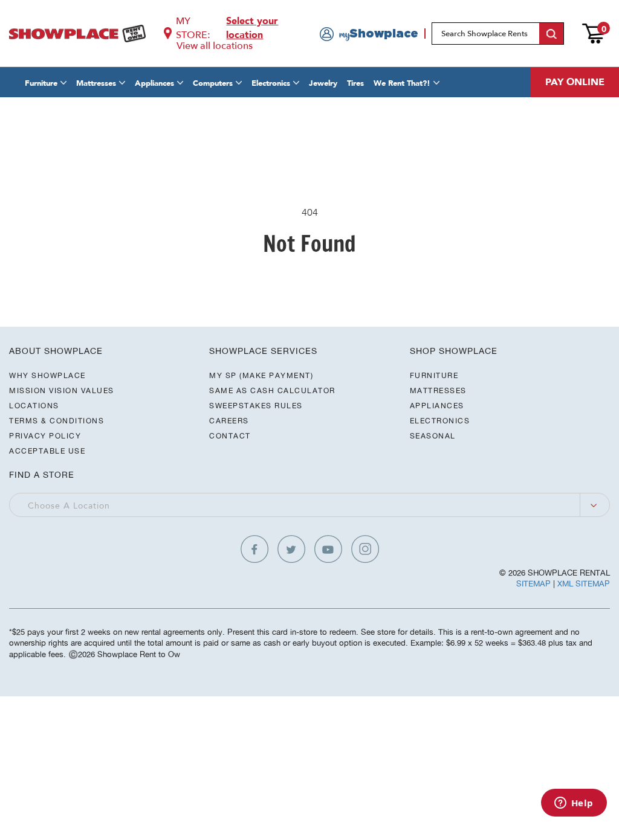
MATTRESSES (438, 390)
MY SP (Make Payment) (261, 375)
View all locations (215, 46)
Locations (34, 405)
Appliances (154, 83)
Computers (213, 83)
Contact (230, 435)
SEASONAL (433, 435)
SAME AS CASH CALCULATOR (272, 390)
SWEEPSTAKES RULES (256, 405)
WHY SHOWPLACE (47, 375)
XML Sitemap (583, 583)
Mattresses (96, 83)
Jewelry (323, 83)
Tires (355, 83)
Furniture (41, 83)
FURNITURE (434, 375)
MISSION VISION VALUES (61, 390)
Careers (229, 420)
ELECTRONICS (440, 420)
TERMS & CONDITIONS (56, 420)
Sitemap (533, 583)
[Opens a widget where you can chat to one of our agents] (573, 804)
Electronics (270, 83)
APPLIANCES (437, 405)
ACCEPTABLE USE (47, 450)
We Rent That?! (402, 83)
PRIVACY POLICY (45, 435)
